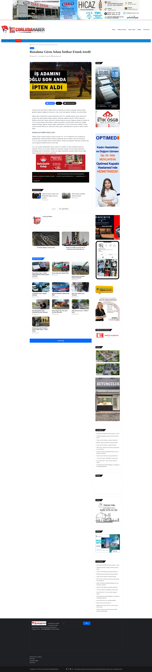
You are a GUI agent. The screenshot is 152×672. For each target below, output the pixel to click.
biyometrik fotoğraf (34, 660)
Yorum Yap (60, 340)
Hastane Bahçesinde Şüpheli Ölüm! (60, 273)
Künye (113, 29)
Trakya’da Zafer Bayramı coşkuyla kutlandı (106, 445)
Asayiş (37, 44)
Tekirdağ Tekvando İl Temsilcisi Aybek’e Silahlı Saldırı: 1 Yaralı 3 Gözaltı (40, 329)
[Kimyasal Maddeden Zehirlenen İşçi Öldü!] (60, 287)
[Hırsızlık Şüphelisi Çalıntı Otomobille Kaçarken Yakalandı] (41, 304)
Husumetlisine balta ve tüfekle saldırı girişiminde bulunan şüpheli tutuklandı (40, 274)
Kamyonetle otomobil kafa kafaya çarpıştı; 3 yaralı (107, 433)
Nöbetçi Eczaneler (122, 29)
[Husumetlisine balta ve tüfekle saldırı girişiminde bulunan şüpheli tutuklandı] (41, 267)
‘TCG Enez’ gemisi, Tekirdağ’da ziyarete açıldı (107, 458)
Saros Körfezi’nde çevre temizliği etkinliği (106, 600)
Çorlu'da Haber (47, 216)
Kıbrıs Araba (32, 662)
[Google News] (63, 209)
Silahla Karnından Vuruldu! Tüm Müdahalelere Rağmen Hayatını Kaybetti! (50, 196)
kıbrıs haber (32, 658)
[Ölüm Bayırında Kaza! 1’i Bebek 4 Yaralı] (80, 304)
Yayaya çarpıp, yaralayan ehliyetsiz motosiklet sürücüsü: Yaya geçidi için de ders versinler (41, 40)
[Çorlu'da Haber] (23, 30)
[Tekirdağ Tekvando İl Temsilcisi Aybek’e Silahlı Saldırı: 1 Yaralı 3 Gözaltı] (41, 321)
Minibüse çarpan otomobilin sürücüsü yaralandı (107, 442)
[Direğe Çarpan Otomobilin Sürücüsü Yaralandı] (80, 268)
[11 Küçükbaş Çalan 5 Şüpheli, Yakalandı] (41, 287)
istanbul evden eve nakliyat (36, 656)
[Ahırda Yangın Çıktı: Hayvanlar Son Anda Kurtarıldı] (60, 304)
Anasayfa (33, 44)
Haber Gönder (131, 29)
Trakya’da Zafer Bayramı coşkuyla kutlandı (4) (107, 440)
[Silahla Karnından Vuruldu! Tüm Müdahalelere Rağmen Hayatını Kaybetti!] (36, 196)
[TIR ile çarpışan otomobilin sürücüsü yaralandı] (66, 196)
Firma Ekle (146, 29)
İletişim (139, 29)
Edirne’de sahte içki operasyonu (103, 602)
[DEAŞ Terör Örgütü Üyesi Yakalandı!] (80, 287)
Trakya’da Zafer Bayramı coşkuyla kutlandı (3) (107, 455)
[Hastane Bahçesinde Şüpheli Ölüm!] (60, 267)
